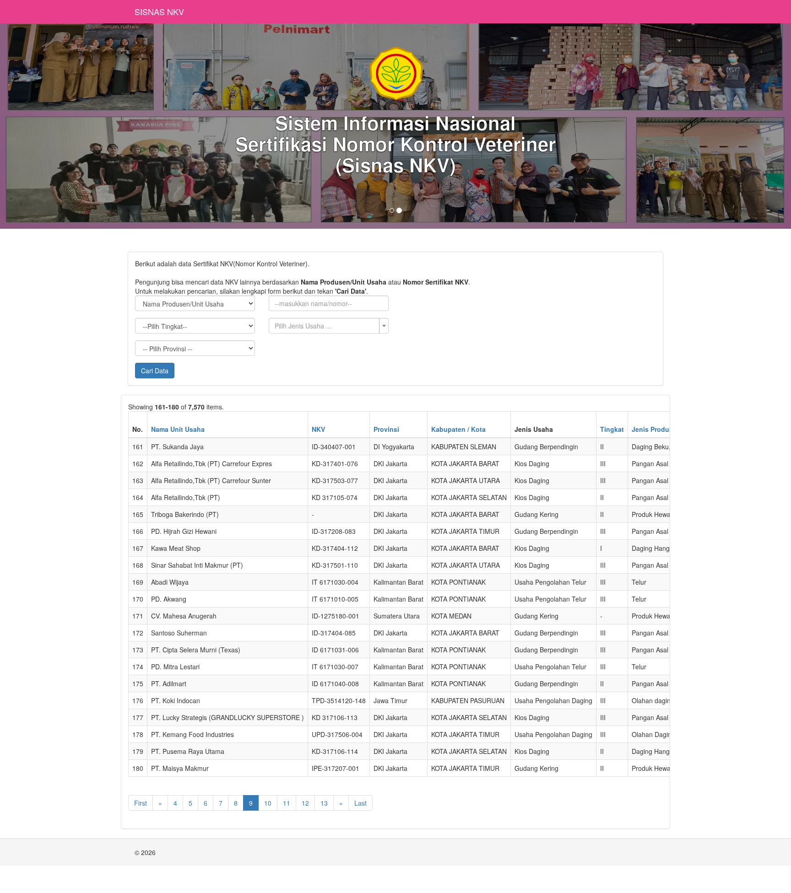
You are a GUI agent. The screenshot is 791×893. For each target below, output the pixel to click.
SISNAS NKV (159, 11)
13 (324, 802)
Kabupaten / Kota (458, 429)
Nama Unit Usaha (178, 429)
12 (305, 802)
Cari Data (154, 370)
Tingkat (612, 429)
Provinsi (386, 429)
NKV (318, 429)
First (140, 802)
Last (360, 802)
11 (286, 802)
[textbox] (326, 325)
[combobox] (329, 326)
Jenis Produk (652, 429)
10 (267, 802)
